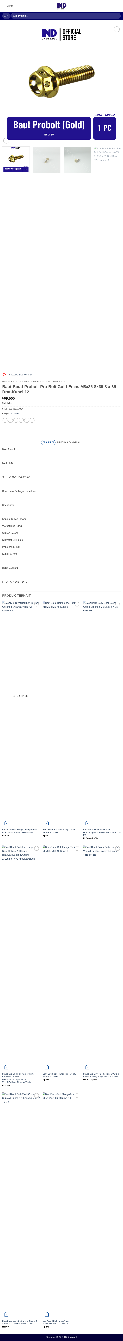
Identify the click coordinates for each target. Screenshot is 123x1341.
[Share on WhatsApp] (5, 420)
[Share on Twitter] (15, 420)
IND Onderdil (9, 382)
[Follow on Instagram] (16, 6)
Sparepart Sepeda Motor (35, 382)
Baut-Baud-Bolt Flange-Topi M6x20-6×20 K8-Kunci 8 (60, 831)
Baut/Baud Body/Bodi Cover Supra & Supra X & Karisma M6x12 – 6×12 (19, 1322)
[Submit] (117, 16)
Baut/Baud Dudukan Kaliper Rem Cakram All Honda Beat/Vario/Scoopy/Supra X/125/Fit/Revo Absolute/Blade (18, 1078)
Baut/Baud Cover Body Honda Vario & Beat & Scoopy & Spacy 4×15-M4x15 (101, 1075)
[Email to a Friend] (21, 420)
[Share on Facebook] (10, 420)
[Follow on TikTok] (19, 6)
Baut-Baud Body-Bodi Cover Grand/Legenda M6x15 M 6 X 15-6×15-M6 (102, 832)
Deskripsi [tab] (48, 442)
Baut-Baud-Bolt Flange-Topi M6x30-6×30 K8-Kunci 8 (60, 1075)
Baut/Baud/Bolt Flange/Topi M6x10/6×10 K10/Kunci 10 (56, 1322)
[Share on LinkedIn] (32, 420)
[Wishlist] (114, 6)
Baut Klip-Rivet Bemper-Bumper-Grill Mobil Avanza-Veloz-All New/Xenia (19, 831)
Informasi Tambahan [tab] (68, 442)
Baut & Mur (59, 382)
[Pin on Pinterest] (26, 420)
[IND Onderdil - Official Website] (62, 6)
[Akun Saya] (109, 6)
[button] (7, 6)
